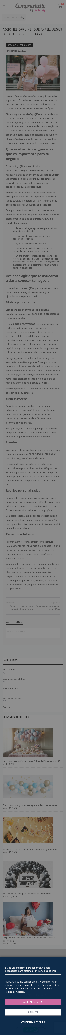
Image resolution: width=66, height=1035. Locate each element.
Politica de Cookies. (15, 991)
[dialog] (33, 517)
